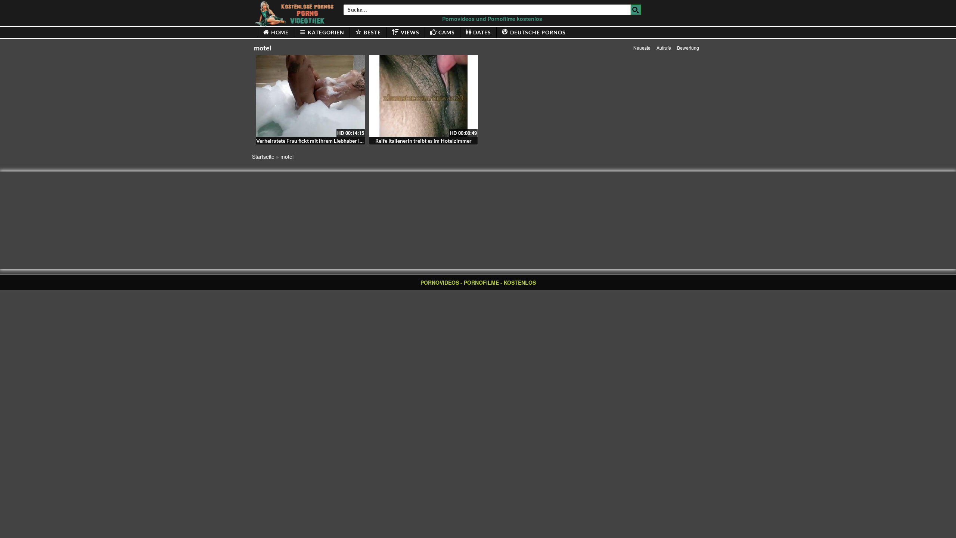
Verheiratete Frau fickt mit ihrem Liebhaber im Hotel (317, 140)
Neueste (642, 47)
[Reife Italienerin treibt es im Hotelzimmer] (423, 96)
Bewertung (688, 47)
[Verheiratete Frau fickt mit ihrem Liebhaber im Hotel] (310, 96)
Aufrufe (664, 47)
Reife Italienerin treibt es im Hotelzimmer (423, 140)
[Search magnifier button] (636, 9)
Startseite (263, 156)
